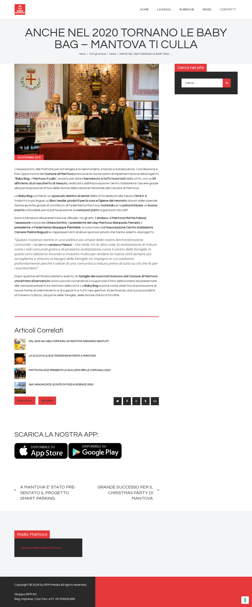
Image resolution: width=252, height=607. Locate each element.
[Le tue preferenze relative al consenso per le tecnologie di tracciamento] (245, 600)
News (112, 54)
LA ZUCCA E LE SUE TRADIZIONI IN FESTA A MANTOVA (62, 355)
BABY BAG (24, 400)
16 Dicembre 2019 (29, 157)
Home (82, 54)
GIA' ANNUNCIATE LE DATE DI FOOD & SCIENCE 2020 (61, 384)
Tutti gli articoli (97, 54)
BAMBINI (47, 400)
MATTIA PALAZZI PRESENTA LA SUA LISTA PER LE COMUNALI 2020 (70, 370)
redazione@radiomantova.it (41, 547)
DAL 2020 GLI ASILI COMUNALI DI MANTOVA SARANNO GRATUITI (69, 341)
